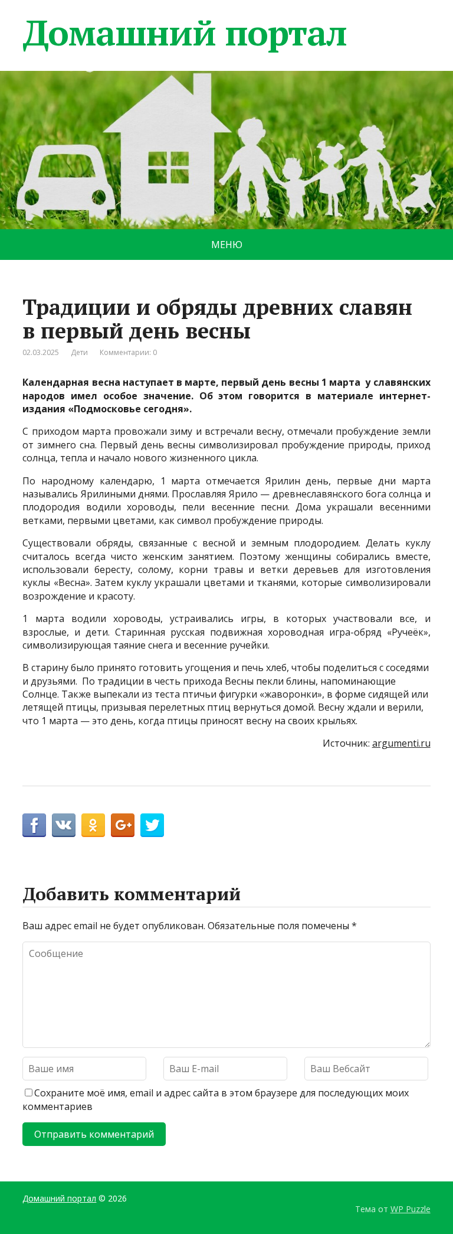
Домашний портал (184, 32)
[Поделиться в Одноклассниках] (93, 825)
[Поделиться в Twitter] (152, 825)
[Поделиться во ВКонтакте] (64, 825)
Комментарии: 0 (128, 352)
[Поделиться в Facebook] (34, 825)
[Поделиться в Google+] (122, 825)
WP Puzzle (410, 1209)
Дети (79, 352)
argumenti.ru (401, 743)
